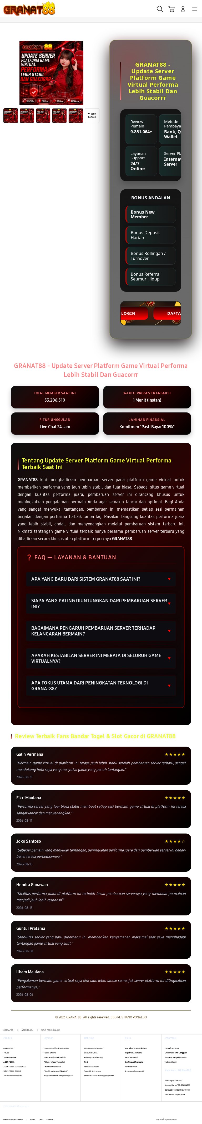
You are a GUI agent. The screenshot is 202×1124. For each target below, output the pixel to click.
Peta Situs (50, 1119)
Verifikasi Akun (131, 1067)
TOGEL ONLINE (9, 1057)
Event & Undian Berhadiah (54, 1057)
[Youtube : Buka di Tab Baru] (197, 1119)
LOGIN (128, 313)
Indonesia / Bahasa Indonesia (13, 1119)
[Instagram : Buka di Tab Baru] (191, 1119)
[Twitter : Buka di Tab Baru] (186, 1119)
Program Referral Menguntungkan (58, 1075)
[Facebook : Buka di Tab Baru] (180, 1119)
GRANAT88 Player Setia (175, 1094)
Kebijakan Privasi (91, 1067)
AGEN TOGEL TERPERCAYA (14, 1067)
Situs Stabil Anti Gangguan (176, 1053)
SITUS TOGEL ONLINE (12, 1071)
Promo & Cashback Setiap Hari (56, 1048)
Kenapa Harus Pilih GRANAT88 (177, 1085)
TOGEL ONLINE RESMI (12, 1075)
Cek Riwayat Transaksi (134, 1062)
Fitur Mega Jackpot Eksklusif (56, 1071)
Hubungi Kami (170, 1062)
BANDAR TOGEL (91, 1053)
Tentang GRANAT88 (173, 1080)
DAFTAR (175, 313)
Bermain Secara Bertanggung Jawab (99, 1075)
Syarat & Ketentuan (92, 1071)
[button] (171, 9)
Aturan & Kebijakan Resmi (175, 1057)
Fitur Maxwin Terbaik (52, 1067)
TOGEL (6, 1053)
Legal (41, 1119)
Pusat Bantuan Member (94, 1048)
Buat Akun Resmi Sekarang (136, 1048)
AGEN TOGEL (8, 1062)
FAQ (86, 1062)
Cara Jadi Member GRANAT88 (177, 1090)
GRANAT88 (8, 1048)
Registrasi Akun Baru (133, 1053)
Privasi (32, 1119)
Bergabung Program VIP (134, 1071)
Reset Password (131, 1057)
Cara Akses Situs (172, 1048)
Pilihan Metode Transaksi (54, 1062)
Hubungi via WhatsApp (93, 1057)
